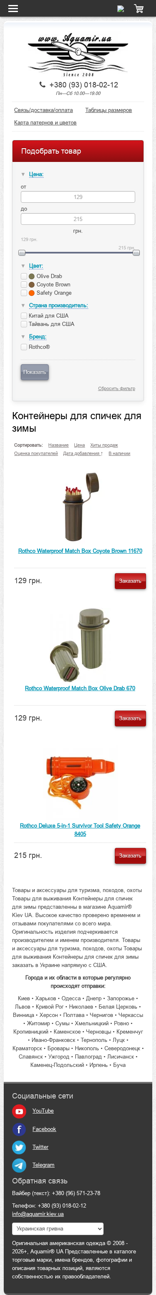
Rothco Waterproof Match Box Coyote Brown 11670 (80, 551)
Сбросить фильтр (116, 388)
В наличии (119, 453)
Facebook (44, 1129)
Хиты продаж (104, 444)
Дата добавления (82, 453)
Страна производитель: (58, 305)
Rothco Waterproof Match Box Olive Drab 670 (80, 688)
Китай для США (48, 316)
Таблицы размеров (108, 110)
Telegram (43, 1165)
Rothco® (38, 347)
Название (58, 444)
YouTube (43, 1111)
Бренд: (38, 336)
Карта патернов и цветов (45, 122)
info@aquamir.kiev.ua (38, 1214)
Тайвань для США (50, 324)
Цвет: (36, 266)
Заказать (130, 581)
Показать (34, 372)
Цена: (36, 174)
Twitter (40, 1147)
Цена (79, 444)
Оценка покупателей (36, 453)
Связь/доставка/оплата (43, 110)
